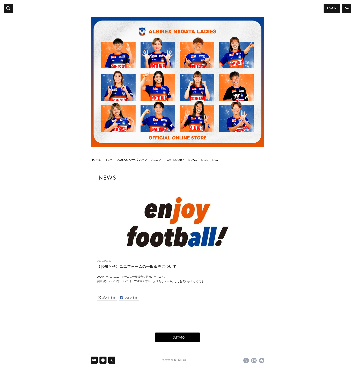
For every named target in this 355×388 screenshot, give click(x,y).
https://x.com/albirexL (246, 360)
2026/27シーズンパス (132, 159)
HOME (96, 159)
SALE (204, 159)
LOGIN (332, 8)
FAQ (215, 159)
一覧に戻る (177, 337)
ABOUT (157, 159)
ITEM (108, 159)
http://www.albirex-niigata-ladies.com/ (261, 360)
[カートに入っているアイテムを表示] (346, 8)
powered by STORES (174, 359)
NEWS (192, 159)
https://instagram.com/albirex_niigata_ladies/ (254, 360)
